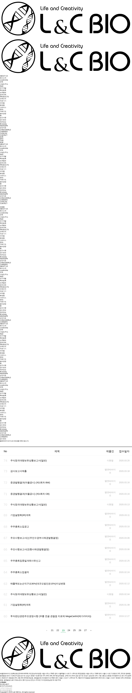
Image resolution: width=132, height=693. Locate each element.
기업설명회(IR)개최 (20, 515)
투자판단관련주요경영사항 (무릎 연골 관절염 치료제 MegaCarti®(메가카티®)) (50, 616)
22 (57, 630)
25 (74, 630)
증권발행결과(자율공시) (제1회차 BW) (30, 482)
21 (52, 630)
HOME (2, 207)
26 (80, 630)
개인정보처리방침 (35, 673)
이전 (46, 630)
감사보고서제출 (18, 471)
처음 (41, 630)
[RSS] (129, 444)
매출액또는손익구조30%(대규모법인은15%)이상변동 (37, 583)
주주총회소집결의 (19, 572)
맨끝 (91, 630)
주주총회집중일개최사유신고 (25, 560)
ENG (1, 139)
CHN (1, 141)
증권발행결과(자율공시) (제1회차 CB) (30, 494)
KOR (1, 137)
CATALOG (3, 133)
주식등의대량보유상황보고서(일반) (28, 460)
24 (69, 630)
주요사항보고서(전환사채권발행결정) (29, 549)
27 (85, 630)
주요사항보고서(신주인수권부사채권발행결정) (34, 538)
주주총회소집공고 (19, 526)
